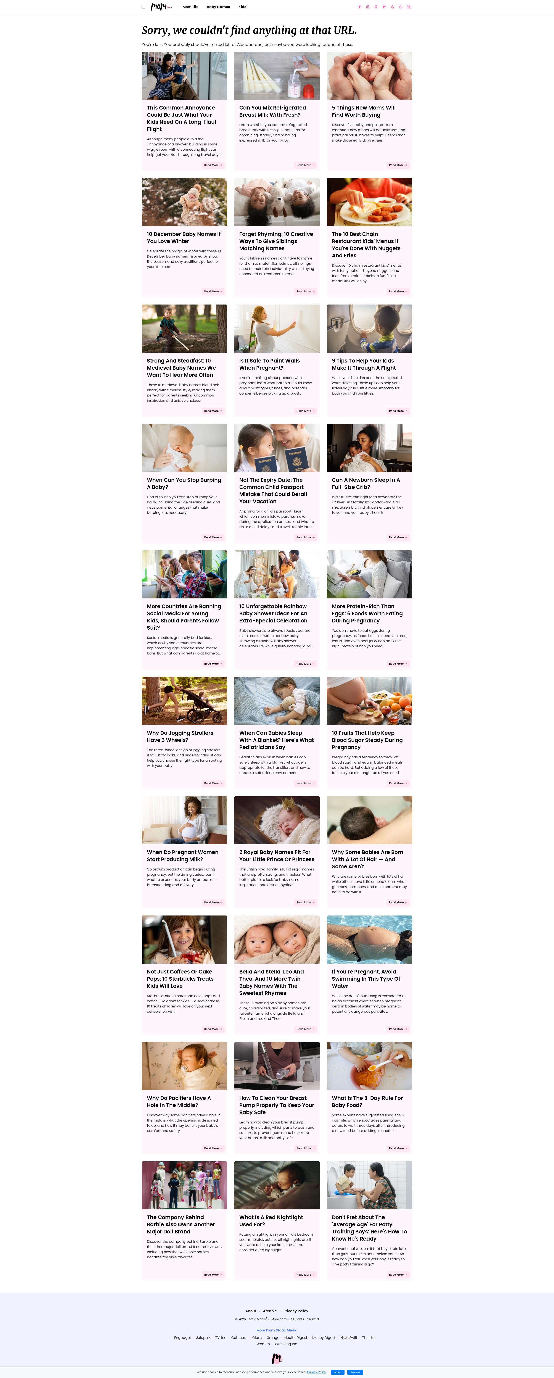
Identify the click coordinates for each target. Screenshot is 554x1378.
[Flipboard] (384, 7)
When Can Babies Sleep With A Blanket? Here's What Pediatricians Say (276, 740)
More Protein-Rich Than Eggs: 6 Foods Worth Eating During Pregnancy (367, 614)
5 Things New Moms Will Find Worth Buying (364, 111)
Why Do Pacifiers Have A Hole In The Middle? (179, 1102)
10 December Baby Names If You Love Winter (184, 238)
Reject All (355, 1372)
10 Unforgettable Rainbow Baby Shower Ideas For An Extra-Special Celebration (273, 614)
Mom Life (191, 7)
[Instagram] (368, 7)
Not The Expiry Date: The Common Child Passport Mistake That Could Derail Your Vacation (273, 491)
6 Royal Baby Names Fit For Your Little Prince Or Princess (276, 856)
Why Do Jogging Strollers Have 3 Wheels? (180, 737)
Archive (270, 1311)
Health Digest (295, 1337)
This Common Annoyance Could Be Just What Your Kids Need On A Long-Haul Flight (181, 118)
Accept (337, 1372)
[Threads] (392, 7)
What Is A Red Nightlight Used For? (271, 1221)
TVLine (220, 1337)
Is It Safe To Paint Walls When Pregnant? (269, 364)
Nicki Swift (348, 1337)
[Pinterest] (376, 7)
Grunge (273, 1337)
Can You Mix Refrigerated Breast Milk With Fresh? (272, 111)
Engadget (182, 1337)
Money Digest (323, 1337)
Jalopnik (203, 1337)
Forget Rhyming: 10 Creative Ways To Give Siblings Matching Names (276, 241)
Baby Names (218, 7)
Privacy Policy (296, 1311)
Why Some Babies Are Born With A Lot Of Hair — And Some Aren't (367, 859)
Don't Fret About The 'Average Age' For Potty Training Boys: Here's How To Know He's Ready (369, 1228)
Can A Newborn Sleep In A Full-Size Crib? (366, 484)
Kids (242, 7)
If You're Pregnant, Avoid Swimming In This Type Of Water (366, 979)
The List (368, 1337)
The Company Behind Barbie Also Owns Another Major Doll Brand (181, 1225)
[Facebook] (359, 7)
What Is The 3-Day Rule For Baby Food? (367, 1102)
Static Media (257, 1319)
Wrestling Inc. (286, 1344)
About (250, 1311)
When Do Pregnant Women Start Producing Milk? (183, 856)
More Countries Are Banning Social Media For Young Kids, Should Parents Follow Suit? (184, 617)
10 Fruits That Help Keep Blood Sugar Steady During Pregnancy (367, 740)
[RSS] (409, 7)
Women (263, 1344)
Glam (257, 1337)
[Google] (401, 7)
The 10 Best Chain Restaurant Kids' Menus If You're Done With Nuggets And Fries (366, 245)
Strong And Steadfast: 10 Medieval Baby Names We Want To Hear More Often (181, 368)
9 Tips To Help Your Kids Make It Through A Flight (364, 364)
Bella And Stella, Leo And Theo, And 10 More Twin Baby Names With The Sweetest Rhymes (271, 982)
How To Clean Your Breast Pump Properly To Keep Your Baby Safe (276, 1105)
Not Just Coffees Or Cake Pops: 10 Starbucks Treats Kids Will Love (180, 979)
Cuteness (239, 1337)
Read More (211, 165)
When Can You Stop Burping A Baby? (184, 484)
